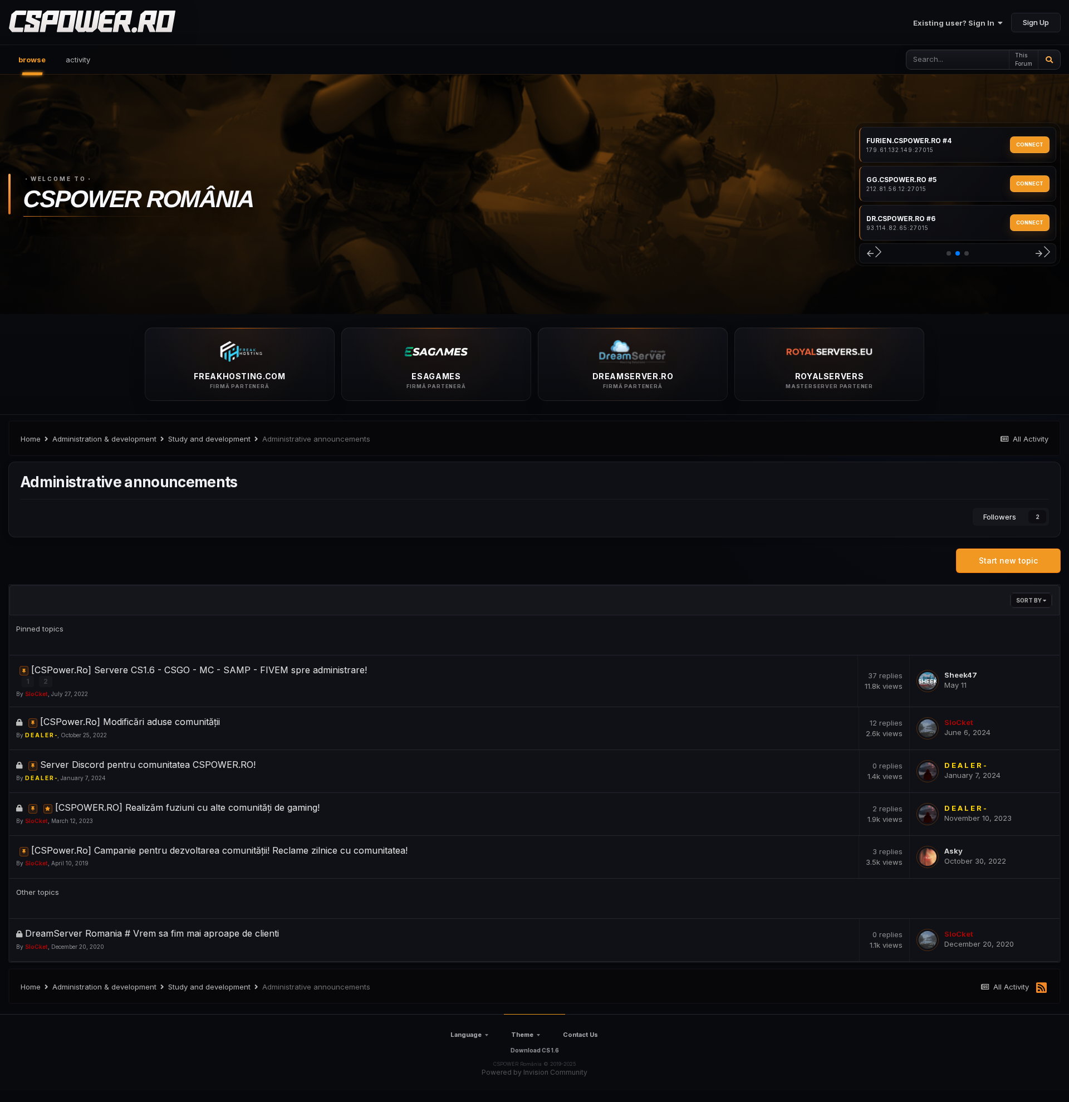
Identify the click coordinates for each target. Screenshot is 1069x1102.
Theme (522, 1035)
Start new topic (1008, 560)
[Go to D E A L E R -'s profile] (927, 771)
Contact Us (580, 1035)
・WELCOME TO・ (58, 179)
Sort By (1029, 600)
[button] (873, 253)
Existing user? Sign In (955, 22)
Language (466, 1035)
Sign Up (1036, 22)
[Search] (1049, 59)
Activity (78, 59)
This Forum (1023, 59)
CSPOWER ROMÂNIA (138, 198)
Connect (1029, 144)
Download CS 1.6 (535, 1050)
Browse (32, 59)
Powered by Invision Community (534, 1072)
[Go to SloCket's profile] (927, 728)
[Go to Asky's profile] (927, 857)
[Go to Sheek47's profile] (927, 681)
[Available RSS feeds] (1041, 988)
